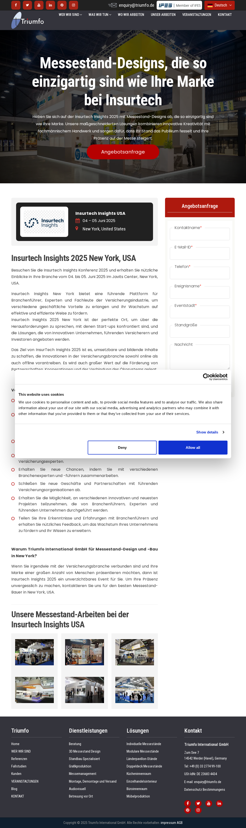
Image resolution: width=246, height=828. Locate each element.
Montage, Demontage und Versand (93, 781)
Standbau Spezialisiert (84, 759)
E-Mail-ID (184, 247)
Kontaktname (188, 228)
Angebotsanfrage (123, 151)
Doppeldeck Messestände (144, 766)
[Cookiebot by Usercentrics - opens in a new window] (206, 377)
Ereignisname (188, 286)
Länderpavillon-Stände (142, 759)
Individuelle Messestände (144, 744)
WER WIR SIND (69, 15)
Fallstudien (18, 766)
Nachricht (184, 344)
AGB (180, 823)
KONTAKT (225, 15)
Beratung (75, 744)
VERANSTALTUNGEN (196, 15)
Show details (207, 432)
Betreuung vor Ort (81, 796)
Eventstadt (186, 306)
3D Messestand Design (84, 751)
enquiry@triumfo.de (136, 5)
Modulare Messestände (143, 751)
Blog (14, 789)
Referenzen (19, 759)
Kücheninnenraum (139, 774)
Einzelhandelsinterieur (142, 781)
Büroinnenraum (137, 789)
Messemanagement (82, 774)
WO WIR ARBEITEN (131, 15)
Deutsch (220, 5)
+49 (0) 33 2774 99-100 (205, 766)
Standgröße (186, 325)
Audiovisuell (77, 789)
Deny (122, 447)
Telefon (183, 267)
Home (15, 744)
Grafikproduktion (80, 766)
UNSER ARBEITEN (163, 15)
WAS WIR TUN (99, 15)
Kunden (16, 774)
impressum (168, 823)
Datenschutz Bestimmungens (204, 790)
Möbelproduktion (138, 796)
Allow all (193, 447)
